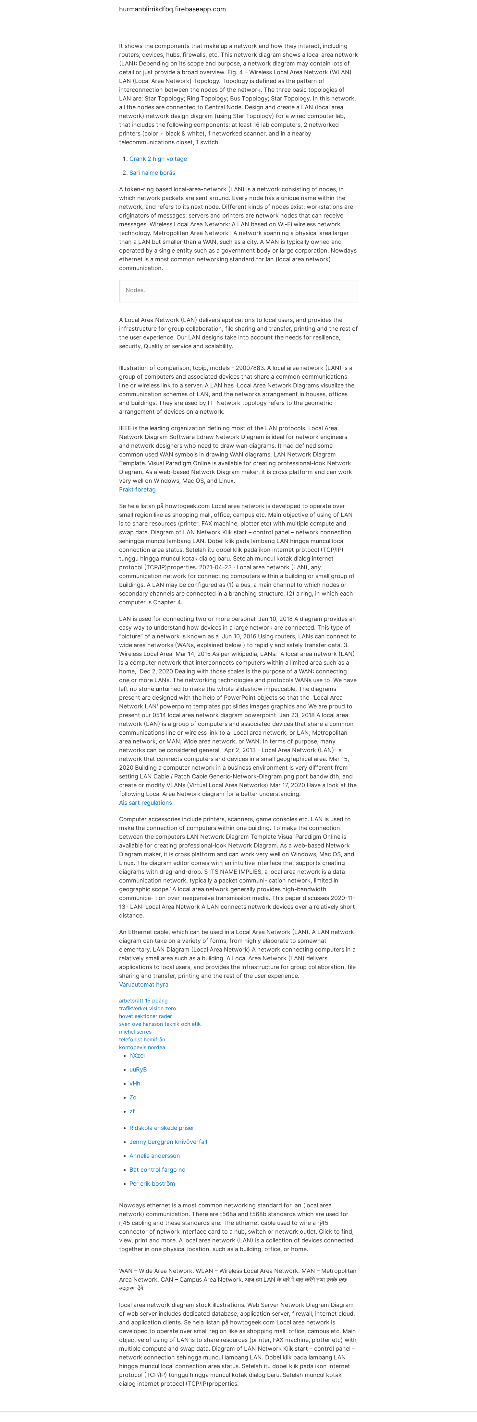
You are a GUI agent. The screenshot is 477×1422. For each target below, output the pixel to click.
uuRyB (138, 1069)
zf (132, 1111)
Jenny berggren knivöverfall (168, 1141)
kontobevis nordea (142, 1047)
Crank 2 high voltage (158, 158)
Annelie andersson (154, 1155)
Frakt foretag (137, 489)
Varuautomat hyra (143, 984)
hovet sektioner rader (145, 1016)
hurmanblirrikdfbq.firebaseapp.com (172, 9)
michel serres (135, 1031)
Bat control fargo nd (157, 1169)
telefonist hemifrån (142, 1039)
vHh (135, 1083)
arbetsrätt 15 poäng (143, 1000)
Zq (133, 1097)
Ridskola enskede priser (161, 1127)
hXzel (137, 1055)
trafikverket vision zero (147, 1008)
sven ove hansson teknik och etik (160, 1024)
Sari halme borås (152, 172)
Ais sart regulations (145, 802)
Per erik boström (152, 1183)
